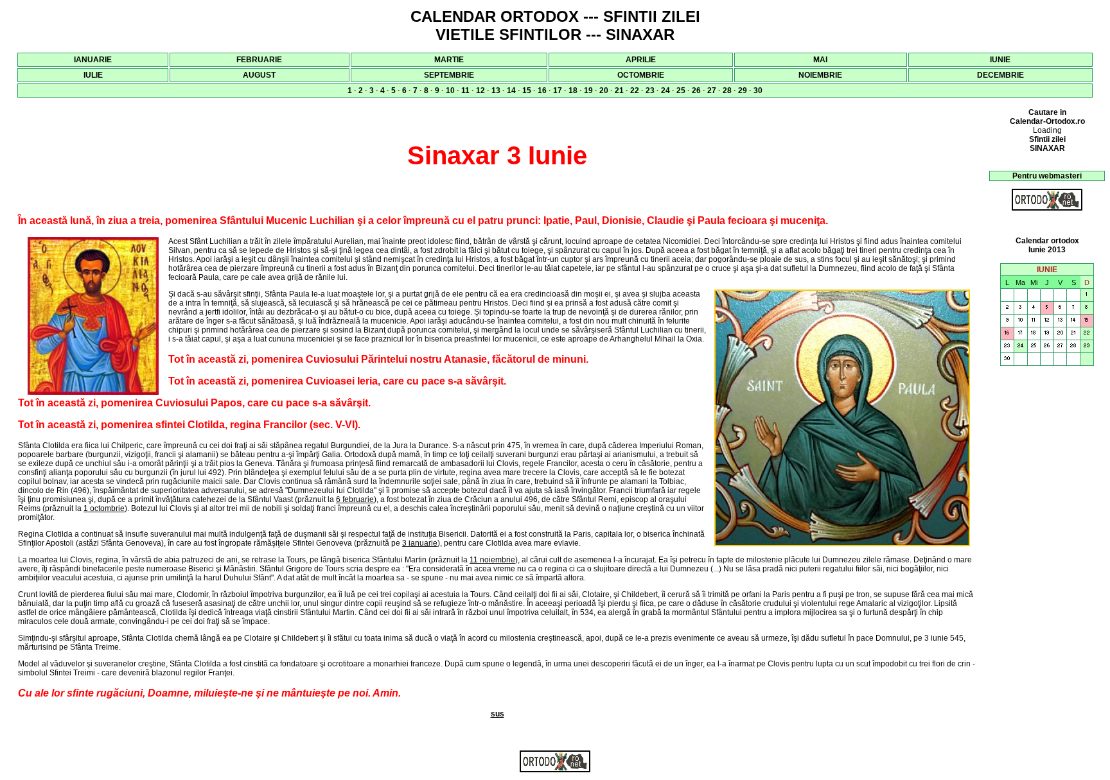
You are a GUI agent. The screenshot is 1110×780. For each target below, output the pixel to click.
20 (603, 90)
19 (588, 90)
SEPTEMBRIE (449, 75)
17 (557, 90)
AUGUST (259, 75)
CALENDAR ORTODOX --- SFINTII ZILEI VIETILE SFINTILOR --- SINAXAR (555, 25)
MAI (820, 59)
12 (480, 90)
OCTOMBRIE (640, 75)
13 (495, 90)
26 (696, 90)
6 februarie (355, 499)
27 (711, 90)
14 (511, 90)
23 (650, 90)
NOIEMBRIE (820, 75)
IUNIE (1000, 59)
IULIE (93, 75)
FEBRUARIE (259, 59)
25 (680, 90)
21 (619, 90)
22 (634, 90)
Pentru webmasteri (1047, 175)
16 (542, 90)
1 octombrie (104, 508)
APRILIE (641, 59)
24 (665, 90)
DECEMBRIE (1000, 75)
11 (465, 90)
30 (757, 90)
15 (526, 90)
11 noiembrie (492, 559)
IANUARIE (93, 59)
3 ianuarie (419, 543)
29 (742, 90)
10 (450, 90)
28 (727, 90)
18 (572, 90)
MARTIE (449, 59)
